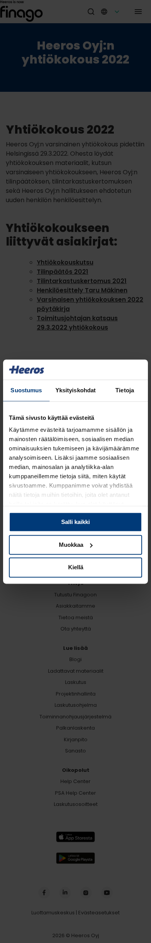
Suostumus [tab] (26, 390)
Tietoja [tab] (124, 390)
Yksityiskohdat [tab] (75, 390)
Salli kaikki (75, 522)
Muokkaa (71, 544)
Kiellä (75, 567)
